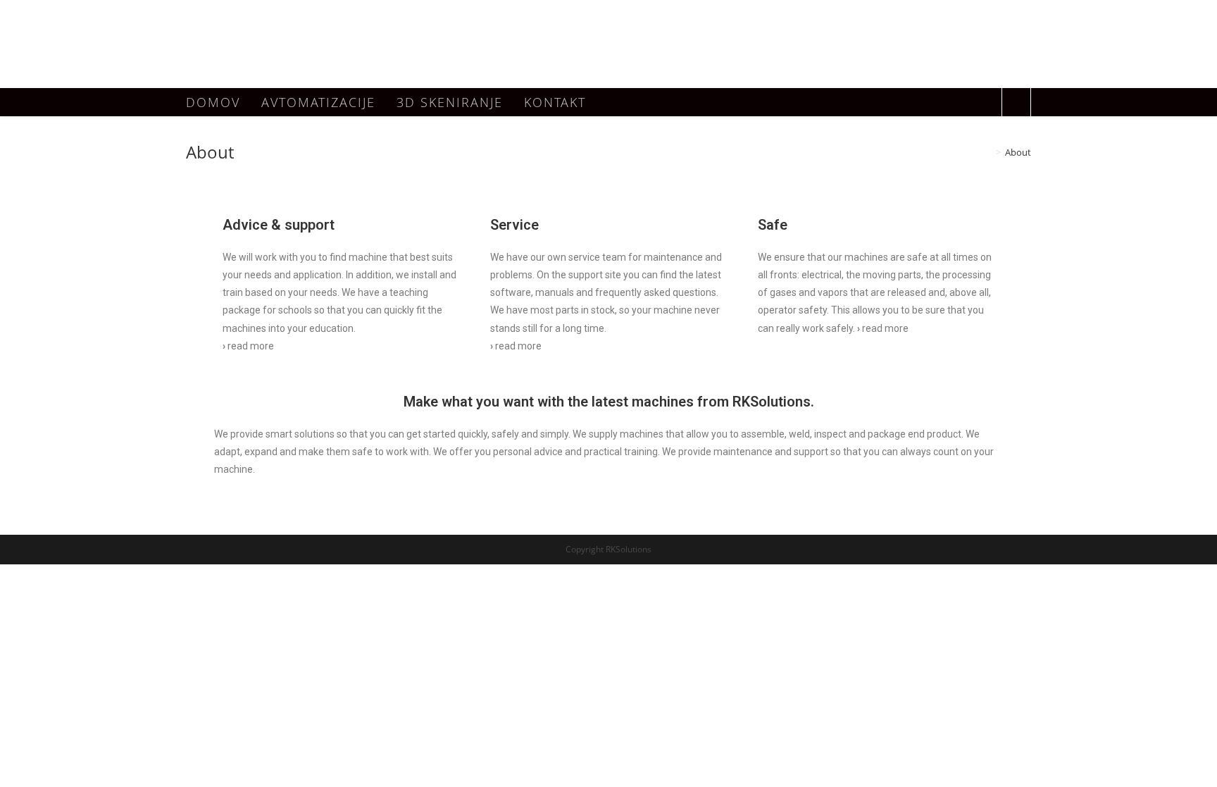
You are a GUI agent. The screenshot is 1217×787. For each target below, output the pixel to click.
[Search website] (1016, 103)
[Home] (988, 152)
